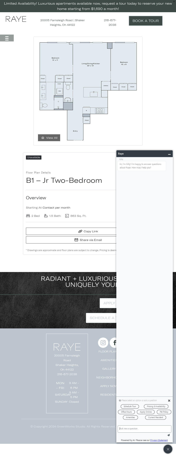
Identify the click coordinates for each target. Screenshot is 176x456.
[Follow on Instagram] (103, 343)
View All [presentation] (51, 137)
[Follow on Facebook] (115, 343)
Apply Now (114, 303)
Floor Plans (108, 351)
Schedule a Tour (108, 318)
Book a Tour (146, 21)
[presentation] (88, 91)
